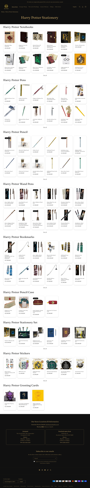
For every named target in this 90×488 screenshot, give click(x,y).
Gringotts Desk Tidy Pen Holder (23, 311)
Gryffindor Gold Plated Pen (64, 120)
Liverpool (25, 431)
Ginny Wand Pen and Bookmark (51, 203)
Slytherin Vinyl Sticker (52, 371)
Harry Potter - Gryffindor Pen (64, 99)
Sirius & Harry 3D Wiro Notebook (37, 46)
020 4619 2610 (26, 442)
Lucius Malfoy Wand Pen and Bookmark (51, 224)
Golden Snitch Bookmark (22, 256)
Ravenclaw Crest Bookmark (8, 279)
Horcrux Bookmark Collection (51, 256)
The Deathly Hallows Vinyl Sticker (65, 372)
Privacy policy (23, 486)
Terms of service (30, 486)
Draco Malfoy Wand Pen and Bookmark (9, 203)
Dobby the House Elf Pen (23, 279)
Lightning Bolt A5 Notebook (65, 68)
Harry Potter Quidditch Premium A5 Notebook (51, 46)
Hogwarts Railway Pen (38, 98)
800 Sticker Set (22, 371)
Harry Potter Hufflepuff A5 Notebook (64, 46)
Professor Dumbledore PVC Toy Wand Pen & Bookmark (9, 257)
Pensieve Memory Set (80, 45)
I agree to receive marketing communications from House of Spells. (45, 462)
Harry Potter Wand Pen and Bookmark (79, 203)
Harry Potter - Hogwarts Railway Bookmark (65, 279)
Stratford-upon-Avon (64, 431)
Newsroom (65, 486)
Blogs (56, 486)
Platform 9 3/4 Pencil (23, 171)
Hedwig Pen (7, 119)
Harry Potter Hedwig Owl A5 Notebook (9, 68)
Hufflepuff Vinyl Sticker (36, 372)
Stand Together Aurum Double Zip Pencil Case (38, 311)
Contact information (46, 486)
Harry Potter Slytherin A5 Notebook (38, 68)
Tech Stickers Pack (79, 371)
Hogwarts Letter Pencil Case (8, 311)
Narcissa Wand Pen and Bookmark (65, 224)
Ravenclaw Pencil (9, 171)
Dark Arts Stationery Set (23, 341)
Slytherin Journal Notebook (23, 68)
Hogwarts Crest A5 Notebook (23, 46)
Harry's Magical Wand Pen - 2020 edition (9, 224)
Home (2, 11)
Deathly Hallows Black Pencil (38, 172)
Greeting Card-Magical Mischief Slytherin (24, 404)
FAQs (52, 486)
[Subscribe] (55, 458)
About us (60, 486)
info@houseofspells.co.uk (52, 424)
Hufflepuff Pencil (51, 150)
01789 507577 (65, 442)
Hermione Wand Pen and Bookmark (65, 203)
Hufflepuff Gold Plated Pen (78, 120)
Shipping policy (38, 486)
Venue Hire (71, 486)
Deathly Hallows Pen (51, 119)
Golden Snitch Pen (23, 98)
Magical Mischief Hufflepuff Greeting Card (37, 404)
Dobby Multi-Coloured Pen (80, 99)
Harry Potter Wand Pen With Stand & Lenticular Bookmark (37, 224)
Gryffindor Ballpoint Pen (37, 120)
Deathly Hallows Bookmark (50, 279)
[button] (15, 6)
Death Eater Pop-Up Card (9, 404)
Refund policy (16, 486)
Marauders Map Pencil (24, 150)
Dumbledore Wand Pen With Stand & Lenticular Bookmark (23, 224)
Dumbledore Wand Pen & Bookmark (79, 224)
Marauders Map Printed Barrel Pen (51, 99)
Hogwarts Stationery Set (79, 341)
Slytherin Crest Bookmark (78, 256)
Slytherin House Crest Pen (10, 99)
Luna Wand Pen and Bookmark (23, 203)
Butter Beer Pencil (65, 171)
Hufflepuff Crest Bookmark (64, 256)
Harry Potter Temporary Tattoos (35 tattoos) (10, 372)
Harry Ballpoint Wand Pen (38, 203)
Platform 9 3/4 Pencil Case (52, 311)
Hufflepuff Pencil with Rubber (52, 172)
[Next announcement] (86, 2)
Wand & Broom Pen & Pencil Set (9, 151)
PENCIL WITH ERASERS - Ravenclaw (80, 151)
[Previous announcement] (3, 2)
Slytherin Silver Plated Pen (24, 120)
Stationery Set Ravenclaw (50, 341)
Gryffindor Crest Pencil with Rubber (65, 151)
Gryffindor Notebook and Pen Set (65, 341)
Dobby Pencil (36, 150)
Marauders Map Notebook (8, 46)
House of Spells (9, 486)
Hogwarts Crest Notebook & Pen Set (37, 341)
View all (45, 75)
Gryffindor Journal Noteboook (51, 68)
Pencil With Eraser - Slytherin (79, 172)
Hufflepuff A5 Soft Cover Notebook (79, 68)
